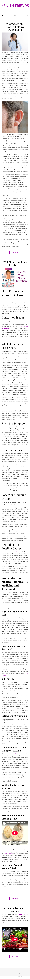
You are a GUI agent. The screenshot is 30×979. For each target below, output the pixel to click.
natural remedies (8, 853)
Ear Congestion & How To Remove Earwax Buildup (15, 26)
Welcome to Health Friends (15, 909)
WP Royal (18, 973)
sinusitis (15, 754)
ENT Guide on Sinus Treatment (15, 263)
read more (15, 252)
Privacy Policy (9, 977)
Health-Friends (15, 5)
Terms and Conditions (19, 977)
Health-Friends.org (23, 914)
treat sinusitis (14, 552)
